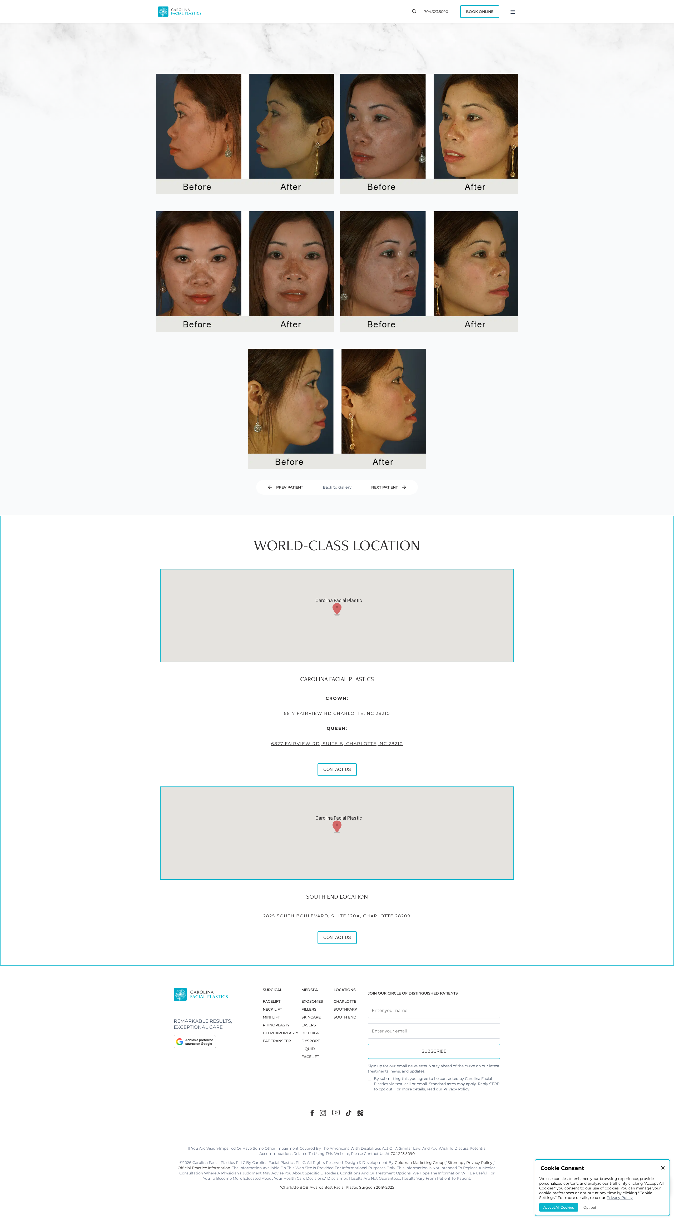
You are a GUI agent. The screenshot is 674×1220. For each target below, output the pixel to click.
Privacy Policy (456, 1089)
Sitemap (455, 1162)
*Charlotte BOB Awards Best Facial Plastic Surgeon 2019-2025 (337, 1187)
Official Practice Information (204, 1167)
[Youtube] (336, 1112)
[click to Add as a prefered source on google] (213, 1041)
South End (345, 1017)
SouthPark (345, 1009)
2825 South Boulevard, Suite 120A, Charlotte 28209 (337, 915)
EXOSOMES (312, 1001)
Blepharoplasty (280, 1033)
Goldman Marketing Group (419, 1162)
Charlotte (345, 1001)
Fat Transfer (277, 1041)
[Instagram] (323, 1113)
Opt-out (589, 1207)
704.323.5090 (436, 11)
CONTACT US (337, 769)
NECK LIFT (272, 1009)
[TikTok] (348, 1113)
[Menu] (513, 11)
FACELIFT (271, 1001)
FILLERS (308, 1009)
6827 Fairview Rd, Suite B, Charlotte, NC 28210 (337, 743)
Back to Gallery (337, 487)
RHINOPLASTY (276, 1025)
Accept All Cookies (558, 1207)
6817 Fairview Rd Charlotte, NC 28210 (337, 713)
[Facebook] (312, 1113)
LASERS (308, 1025)
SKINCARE (311, 1017)
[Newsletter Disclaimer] (369, 1081)
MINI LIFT (271, 1017)
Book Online (479, 11)
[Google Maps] (360, 1113)
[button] (337, 609)
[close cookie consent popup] (663, 1168)
